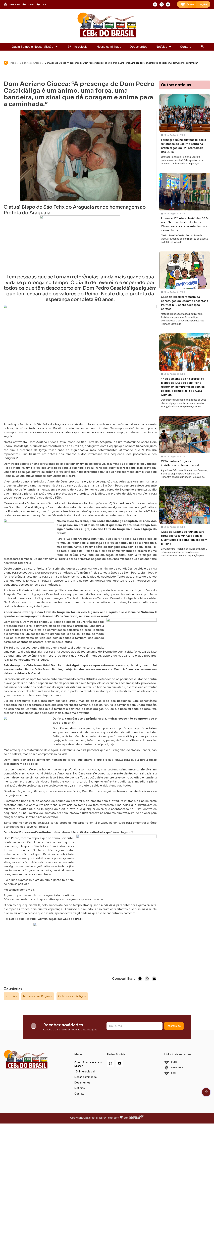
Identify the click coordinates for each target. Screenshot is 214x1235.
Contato (185, 46)
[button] (140, 978)
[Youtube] (119, 1063)
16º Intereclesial (77, 46)
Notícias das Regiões (37, 996)
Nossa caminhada (108, 46)
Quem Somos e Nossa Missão (32, 46)
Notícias (161, 46)
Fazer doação (196, 4)
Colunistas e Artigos (30, 63)
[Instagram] (110, 1063)
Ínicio (13, 63)
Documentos (138, 46)
